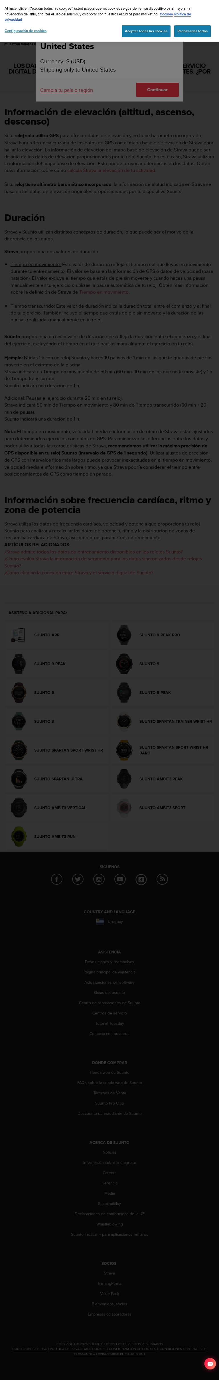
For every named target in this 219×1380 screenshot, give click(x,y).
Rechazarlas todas (192, 31)
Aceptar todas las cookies (146, 31)
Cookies (166, 14)
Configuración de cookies (25, 31)
